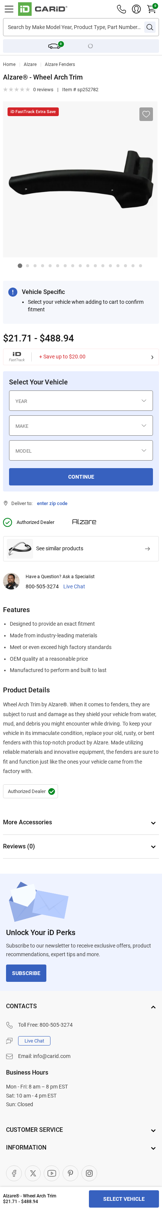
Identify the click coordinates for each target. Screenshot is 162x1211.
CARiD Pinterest (70, 1173)
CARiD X (33, 1173)
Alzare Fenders (60, 64)
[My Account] (136, 9)
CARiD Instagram (89, 1173)
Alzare (30, 64)
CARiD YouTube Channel (52, 1173)
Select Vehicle (124, 1199)
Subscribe (26, 973)
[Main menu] (9, 9)
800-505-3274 (42, 586)
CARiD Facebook (14, 1173)
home (9, 64)
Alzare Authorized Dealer (30, 791)
